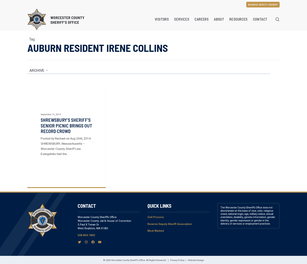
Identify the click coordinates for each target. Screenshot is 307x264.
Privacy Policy (177, 260)
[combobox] (38, 70)
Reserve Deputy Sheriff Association (169, 224)
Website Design (196, 260)
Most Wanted (155, 231)
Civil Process (155, 217)
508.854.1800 (86, 235)
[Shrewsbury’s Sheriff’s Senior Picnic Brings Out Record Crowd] (66, 134)
